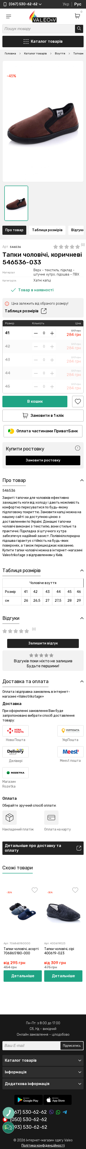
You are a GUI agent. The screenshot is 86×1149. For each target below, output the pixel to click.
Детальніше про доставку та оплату (33, 848)
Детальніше (22, 976)
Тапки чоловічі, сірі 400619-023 (59, 951)
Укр (66, 4)
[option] (16, 203)
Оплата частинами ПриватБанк (47, 431)
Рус (77, 4)
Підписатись (72, 1045)
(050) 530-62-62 (28, 1119)
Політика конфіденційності (43, 1146)
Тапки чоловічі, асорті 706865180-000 (21, 951)
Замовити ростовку (43, 460)
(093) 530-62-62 (28, 1127)
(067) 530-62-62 (28, 1112)
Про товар (14, 230)
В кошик (35, 401)
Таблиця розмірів (47, 230)
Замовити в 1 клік (47, 415)
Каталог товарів (47, 41)
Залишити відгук (43, 643)
